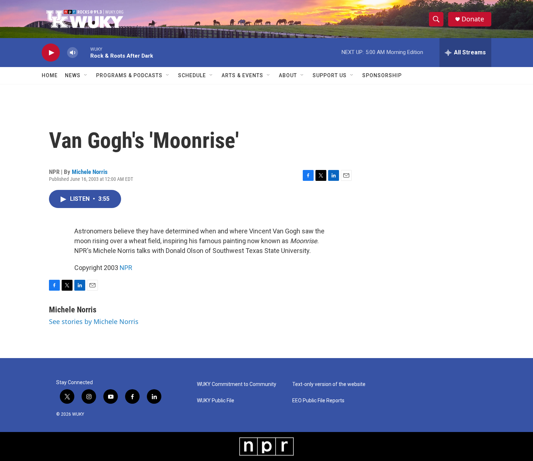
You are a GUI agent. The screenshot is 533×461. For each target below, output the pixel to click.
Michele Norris (90, 171)
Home (50, 75)
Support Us (330, 75)
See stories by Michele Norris (94, 321)
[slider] (84, 52)
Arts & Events (242, 75)
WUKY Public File (215, 400)
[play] (51, 53)
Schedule (192, 75)
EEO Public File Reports (318, 400)
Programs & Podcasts (129, 75)
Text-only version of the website (328, 384)
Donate (473, 19)
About (288, 75)
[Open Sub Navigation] (86, 75)
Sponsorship (382, 75)
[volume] (72, 53)
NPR (126, 267)
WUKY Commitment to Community (236, 384)
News (72, 75)
